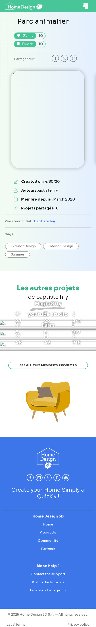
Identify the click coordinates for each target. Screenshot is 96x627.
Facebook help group (48, 590)
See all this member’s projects (48, 365)
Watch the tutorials (48, 582)
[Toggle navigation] (85, 6)
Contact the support (48, 574)
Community (48, 540)
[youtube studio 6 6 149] (3, 334)
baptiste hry (44, 221)
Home (48, 524)
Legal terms (16, 625)
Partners (48, 549)
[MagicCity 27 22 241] (3, 323)
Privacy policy (78, 625)
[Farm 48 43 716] (3, 345)
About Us (48, 532)
